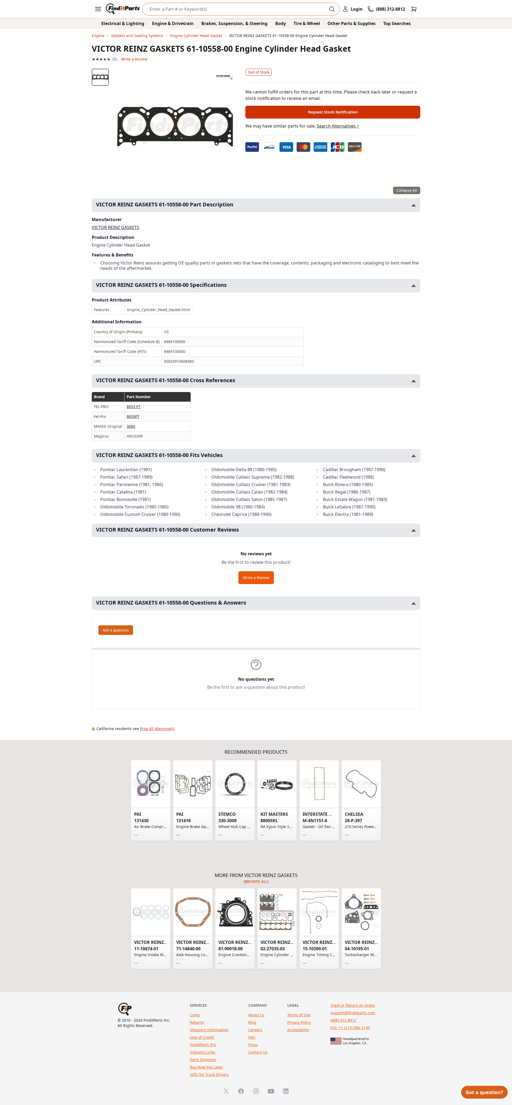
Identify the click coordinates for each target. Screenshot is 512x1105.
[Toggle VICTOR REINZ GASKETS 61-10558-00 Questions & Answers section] (413, 603)
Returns (197, 1022)
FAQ (251, 1037)
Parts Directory (203, 1059)
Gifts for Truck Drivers (209, 1074)
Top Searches (397, 23)
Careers (255, 1029)
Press (253, 1044)
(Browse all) (256, 881)
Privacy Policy (299, 1022)
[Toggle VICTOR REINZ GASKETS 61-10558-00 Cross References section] (413, 381)
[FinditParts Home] (123, 9)
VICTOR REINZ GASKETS (115, 227)
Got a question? (484, 1092)
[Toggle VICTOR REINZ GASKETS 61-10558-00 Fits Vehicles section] (413, 455)
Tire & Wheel (307, 23)
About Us (256, 1014)
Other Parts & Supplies (351, 23)
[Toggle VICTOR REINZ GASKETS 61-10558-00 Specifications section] (413, 285)
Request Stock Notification (333, 112)
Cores (195, 1014)
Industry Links (202, 1052)
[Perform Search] (332, 9)
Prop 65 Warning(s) (157, 728)
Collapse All (406, 190)
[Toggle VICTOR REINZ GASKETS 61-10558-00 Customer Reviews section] (413, 530)
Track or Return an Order (352, 1005)
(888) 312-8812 (343, 1020)
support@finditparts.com (352, 1012)
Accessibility (298, 1029)
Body (280, 23)
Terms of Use (298, 1014)
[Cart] (413, 9)
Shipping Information (209, 1029)
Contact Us (257, 1052)
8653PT (133, 416)
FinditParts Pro (203, 1044)
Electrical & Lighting (122, 23)
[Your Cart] (413, 9)
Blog (252, 1022)
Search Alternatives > (338, 126)
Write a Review (134, 59)
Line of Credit (202, 1037)
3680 (131, 426)
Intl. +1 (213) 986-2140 (350, 1027)
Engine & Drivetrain (173, 23)
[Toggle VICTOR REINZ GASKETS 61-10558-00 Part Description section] (413, 205)
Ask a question (116, 630)
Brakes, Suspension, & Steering (234, 23)
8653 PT (134, 406)
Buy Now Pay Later (206, 1067)
